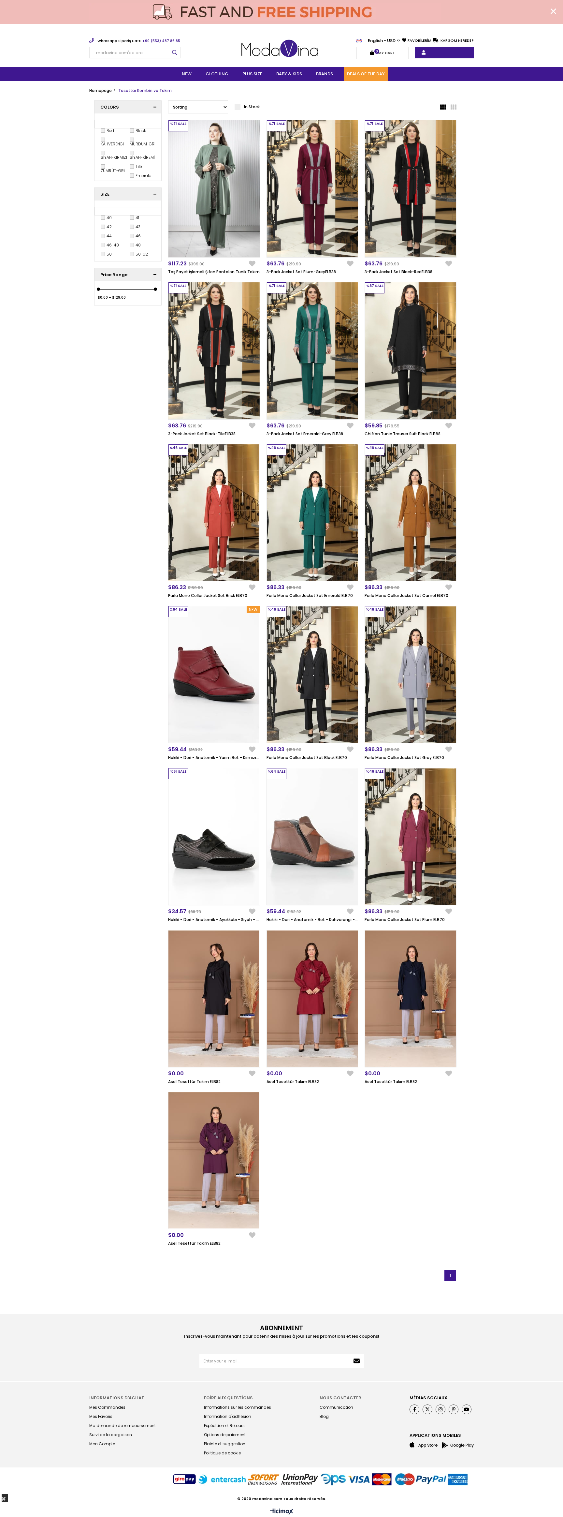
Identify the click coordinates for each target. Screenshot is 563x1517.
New (187, 74)
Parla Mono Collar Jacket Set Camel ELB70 (406, 595)
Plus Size (252, 74)
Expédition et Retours (224, 1425)
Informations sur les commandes (237, 1407)
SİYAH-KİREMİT (143, 157)
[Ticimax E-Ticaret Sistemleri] (281, 1512)
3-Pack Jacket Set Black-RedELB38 (398, 272)
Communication (336, 1407)
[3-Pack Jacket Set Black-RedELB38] (410, 188)
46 (138, 236)
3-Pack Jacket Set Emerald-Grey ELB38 (305, 434)
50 (109, 254)
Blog (324, 1416)
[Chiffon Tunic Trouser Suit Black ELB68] (410, 350)
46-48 (113, 245)
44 (109, 236)
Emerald (144, 175)
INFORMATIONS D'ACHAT (116, 1398)
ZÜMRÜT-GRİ (113, 171)
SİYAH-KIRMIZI (114, 157)
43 (138, 227)
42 (109, 227)
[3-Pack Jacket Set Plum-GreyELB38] (312, 188)
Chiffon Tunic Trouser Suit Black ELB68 (402, 434)
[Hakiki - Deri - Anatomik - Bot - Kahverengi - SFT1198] (312, 836)
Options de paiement (225, 1434)
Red (110, 130)
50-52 (142, 254)
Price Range (113, 275)
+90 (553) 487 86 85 (138, 40)
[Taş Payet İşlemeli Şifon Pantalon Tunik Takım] (214, 188)
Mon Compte (102, 1444)
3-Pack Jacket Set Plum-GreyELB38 (301, 272)
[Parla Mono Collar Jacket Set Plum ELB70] (410, 836)
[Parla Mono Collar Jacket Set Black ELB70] (312, 674)
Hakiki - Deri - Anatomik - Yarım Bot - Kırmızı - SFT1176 (214, 757)
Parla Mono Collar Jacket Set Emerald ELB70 (310, 595)
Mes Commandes (107, 1407)
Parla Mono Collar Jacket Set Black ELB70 (307, 757)
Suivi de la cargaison (110, 1434)
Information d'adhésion (227, 1416)
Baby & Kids (289, 74)
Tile (139, 166)
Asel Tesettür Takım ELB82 (194, 1081)
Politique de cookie (222, 1453)
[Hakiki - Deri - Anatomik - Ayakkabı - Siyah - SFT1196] (214, 836)
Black (141, 130)
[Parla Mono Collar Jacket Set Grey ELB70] (410, 674)
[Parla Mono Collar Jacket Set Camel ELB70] (410, 512)
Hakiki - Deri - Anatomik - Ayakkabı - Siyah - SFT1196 (214, 919)
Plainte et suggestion (224, 1444)
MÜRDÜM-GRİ (142, 144)
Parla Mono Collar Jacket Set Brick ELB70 (207, 595)
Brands (324, 74)
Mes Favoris (100, 1416)
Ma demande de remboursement (122, 1425)
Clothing (217, 74)
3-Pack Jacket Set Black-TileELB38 (202, 434)
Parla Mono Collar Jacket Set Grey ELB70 (404, 757)
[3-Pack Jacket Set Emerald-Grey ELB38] (312, 350)
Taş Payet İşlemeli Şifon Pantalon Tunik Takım (214, 272)
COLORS (109, 107)
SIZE (104, 194)
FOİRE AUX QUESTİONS (228, 1398)
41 (137, 218)
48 (138, 245)
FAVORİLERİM (419, 40)
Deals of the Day (366, 74)
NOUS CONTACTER (340, 1398)
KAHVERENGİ (112, 144)
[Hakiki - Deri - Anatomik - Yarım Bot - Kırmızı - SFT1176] (214, 674)
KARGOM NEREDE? (457, 40)
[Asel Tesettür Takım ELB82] (214, 998)
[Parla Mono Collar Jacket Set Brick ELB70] (214, 512)
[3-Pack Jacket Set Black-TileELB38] (214, 350)
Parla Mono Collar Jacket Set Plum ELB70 (405, 919)
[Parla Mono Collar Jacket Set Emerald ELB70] (312, 512)
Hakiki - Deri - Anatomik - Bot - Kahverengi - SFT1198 (312, 919)
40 (109, 218)
